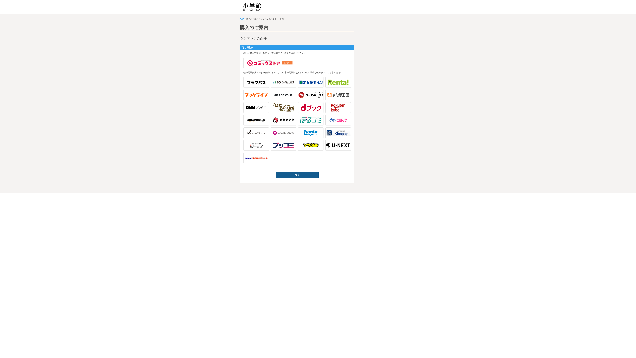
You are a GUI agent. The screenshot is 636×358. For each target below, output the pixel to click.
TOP (242, 19)
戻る (297, 175)
